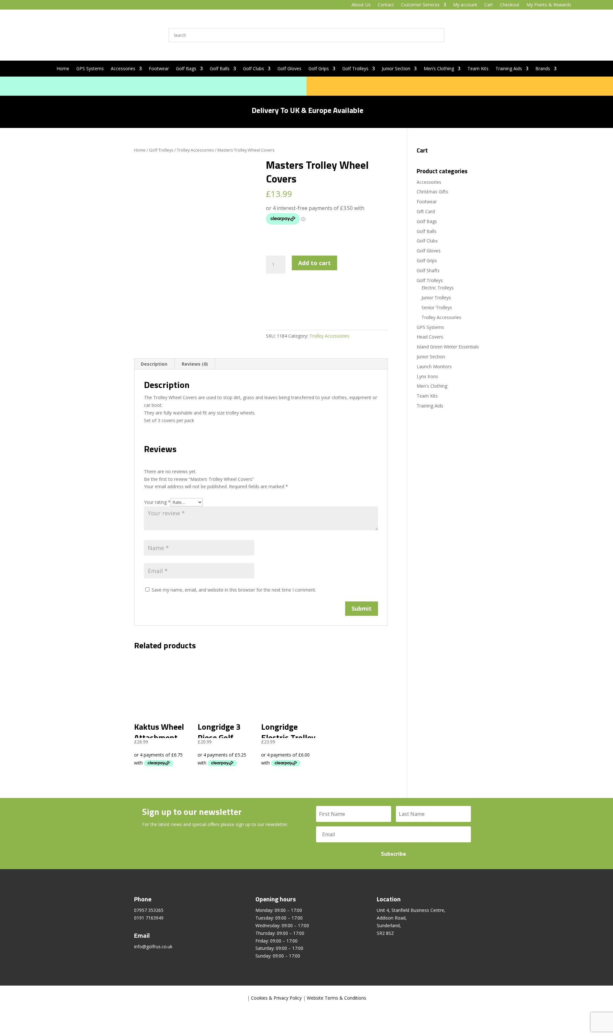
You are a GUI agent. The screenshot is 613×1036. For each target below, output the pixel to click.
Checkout (509, 5)
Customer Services (420, 5)
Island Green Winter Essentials (448, 347)
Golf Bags (186, 68)
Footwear (159, 68)
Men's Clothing (432, 386)
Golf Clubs (253, 68)
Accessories (123, 68)
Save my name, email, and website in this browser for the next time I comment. (234, 590)
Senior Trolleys (436, 307)
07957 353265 (148, 910)
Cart (488, 5)
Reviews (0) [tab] (195, 364)
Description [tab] (154, 364)
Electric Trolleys (437, 288)
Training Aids (509, 68)
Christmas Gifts (432, 192)
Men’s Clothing (439, 68)
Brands (542, 68)
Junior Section (396, 68)
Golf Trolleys (355, 68)
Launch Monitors (434, 366)
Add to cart (314, 263)
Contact (386, 5)
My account (465, 5)
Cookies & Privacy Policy (276, 998)
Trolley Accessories (195, 150)
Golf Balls (220, 68)
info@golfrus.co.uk (153, 946)
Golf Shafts (428, 270)
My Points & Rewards (548, 5)
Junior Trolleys (436, 297)
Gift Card (426, 211)
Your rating (157, 502)
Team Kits (477, 68)
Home (63, 68)
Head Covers (430, 337)
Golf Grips (318, 68)
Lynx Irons (427, 376)
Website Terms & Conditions (336, 998)
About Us (361, 5)
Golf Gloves (289, 68)
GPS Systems (90, 68)
